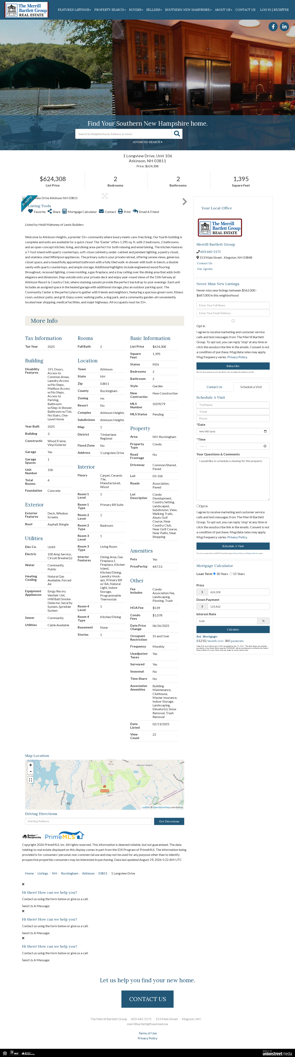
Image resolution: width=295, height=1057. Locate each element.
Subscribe (233, 366)
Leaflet (145, 807)
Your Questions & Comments (218, 454)
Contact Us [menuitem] (245, 10)
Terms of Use (147, 1033)
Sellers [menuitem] (153, 10)
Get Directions (169, 821)
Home (29, 873)
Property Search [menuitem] (109, 10)
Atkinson (88, 873)
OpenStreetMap (161, 807)
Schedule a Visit (251, 387)
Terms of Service (252, 553)
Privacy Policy (237, 357)
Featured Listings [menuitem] (73, 10)
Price (200, 585)
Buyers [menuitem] (135, 10)
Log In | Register (274, 10)
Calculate (233, 629)
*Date (200, 424)
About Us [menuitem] (222, 10)
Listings (43, 873)
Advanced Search (146, 142)
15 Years (238, 574)
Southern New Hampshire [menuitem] (187, 10)
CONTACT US (147, 999)
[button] (177, 134)
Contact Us (204, 263)
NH (54, 873)
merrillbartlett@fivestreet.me (147, 1024)
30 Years (222, 574)
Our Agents (205, 269)
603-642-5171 (210, 251)
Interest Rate (206, 614)
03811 (102, 873)
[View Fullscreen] (30, 780)
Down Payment (207, 599)
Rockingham (69, 873)
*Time (200, 439)
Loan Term (204, 574)
